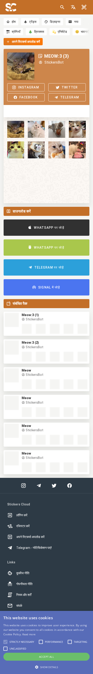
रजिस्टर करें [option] (23, 526)
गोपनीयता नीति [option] (24, 584)
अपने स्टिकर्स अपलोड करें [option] (30, 537)
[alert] (46, 642)
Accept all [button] (46, 656)
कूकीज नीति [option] (22, 573)
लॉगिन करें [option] (21, 515)
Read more (29, 634)
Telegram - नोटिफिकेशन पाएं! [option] (34, 548)
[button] (73, 7)
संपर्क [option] (19, 605)
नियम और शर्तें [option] (23, 595)
